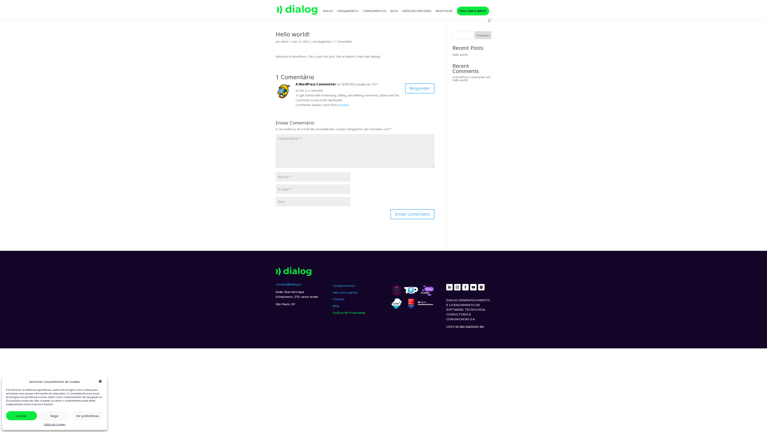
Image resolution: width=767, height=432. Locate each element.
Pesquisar (483, 35)
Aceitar (21, 416)
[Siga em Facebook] (465, 287)
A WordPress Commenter (316, 84)
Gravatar (343, 105)
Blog (336, 306)
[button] (100, 381)
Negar (54, 416)
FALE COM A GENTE (473, 11)
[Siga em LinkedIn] (449, 287)
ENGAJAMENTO (347, 11)
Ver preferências (87, 416)
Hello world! (460, 55)
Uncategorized (321, 41)
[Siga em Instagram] (457, 287)
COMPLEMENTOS (374, 11)
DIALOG (328, 11)
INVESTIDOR (444, 11)
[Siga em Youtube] (473, 287)
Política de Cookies (54, 424)
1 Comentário (343, 41)
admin (285, 41)
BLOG (394, 11)
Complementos (344, 286)
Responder (419, 88)
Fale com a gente (345, 292)
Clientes (339, 299)
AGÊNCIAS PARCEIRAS (416, 11)
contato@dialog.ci (288, 284)
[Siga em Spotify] (481, 287)
